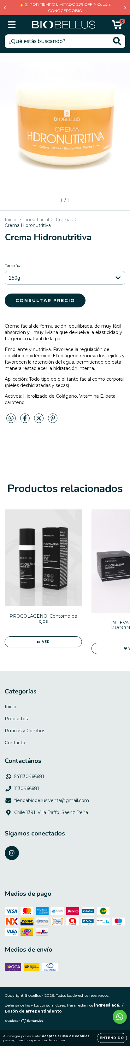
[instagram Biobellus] (12, 853)
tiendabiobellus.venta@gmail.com (51, 800)
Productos (16, 719)
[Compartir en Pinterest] (52, 421)
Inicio (10, 220)
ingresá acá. (107, 1005)
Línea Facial (36, 220)
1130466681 (26, 788)
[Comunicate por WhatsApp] (120, 1017)
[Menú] (12, 24)
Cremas (64, 220)
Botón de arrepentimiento (33, 1011)
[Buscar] (117, 41)
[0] (117, 26)
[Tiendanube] (24, 1021)
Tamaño (12, 265)
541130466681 (29, 776)
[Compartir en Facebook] (25, 421)
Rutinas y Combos (25, 731)
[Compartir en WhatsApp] (11, 418)
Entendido (112, 1038)
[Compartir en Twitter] (39, 421)
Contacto (15, 743)
